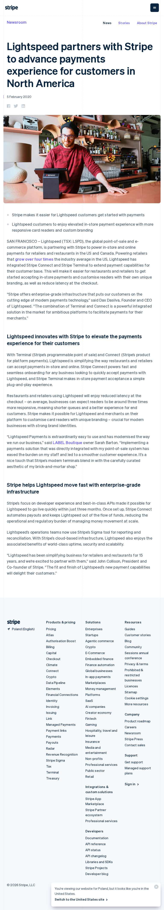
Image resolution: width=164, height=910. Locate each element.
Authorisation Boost (61, 641)
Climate (51, 665)
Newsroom (16, 22)
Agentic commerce (99, 641)
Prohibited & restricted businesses (134, 675)
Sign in (130, 784)
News (107, 23)
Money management (100, 688)
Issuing (51, 712)
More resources (136, 704)
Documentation (96, 838)
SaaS (89, 700)
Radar (50, 748)
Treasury (53, 778)
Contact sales (135, 745)
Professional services (101, 764)
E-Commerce (95, 653)
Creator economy (98, 712)
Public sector (95, 770)
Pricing (51, 629)
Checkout (53, 659)
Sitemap (131, 692)
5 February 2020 (19, 96)
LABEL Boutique (67, 442)
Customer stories (138, 635)
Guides (130, 629)
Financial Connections (62, 694)
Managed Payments (61, 724)
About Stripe (147, 23)
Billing (50, 647)
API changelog (96, 856)
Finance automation (100, 665)
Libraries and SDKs (99, 862)
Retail (89, 776)
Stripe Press (134, 739)
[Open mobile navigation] (154, 7)
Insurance (92, 741)
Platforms (92, 694)
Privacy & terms (136, 664)
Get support (134, 762)
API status (93, 850)
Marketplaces (95, 683)
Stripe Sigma (55, 760)
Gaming (91, 724)
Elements (53, 688)
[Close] (156, 887)
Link (49, 718)
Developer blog (96, 874)
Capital (51, 653)
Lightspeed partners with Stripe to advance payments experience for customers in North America (80, 64)
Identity (52, 700)
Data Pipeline (56, 683)
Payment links (56, 730)
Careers (130, 727)
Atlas (50, 635)
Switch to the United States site (79, 899)
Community (133, 647)
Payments (53, 736)
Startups (91, 635)
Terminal (52, 772)
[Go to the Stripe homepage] (12, 622)
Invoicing (52, 706)
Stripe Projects (96, 868)
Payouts (52, 742)
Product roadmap (138, 721)
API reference (95, 844)
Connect (52, 671)
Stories (124, 23)
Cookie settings (136, 698)
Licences (131, 686)
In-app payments (98, 677)
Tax (49, 766)
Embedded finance (99, 659)
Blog (128, 641)
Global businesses (99, 671)
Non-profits (94, 758)
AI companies (95, 706)
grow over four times (34, 259)
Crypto (51, 677)
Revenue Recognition (62, 754)
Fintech (90, 718)
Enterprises (93, 629)
